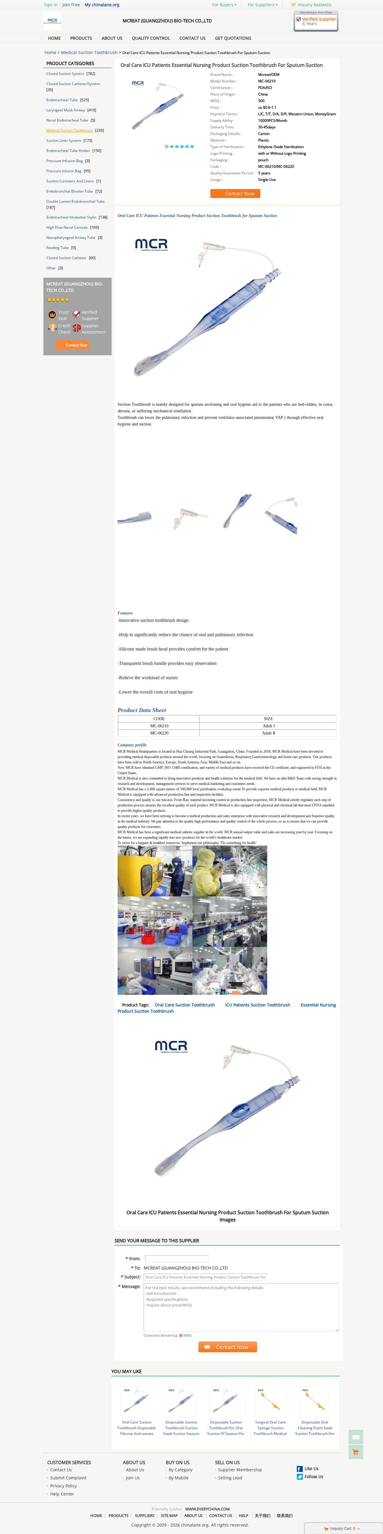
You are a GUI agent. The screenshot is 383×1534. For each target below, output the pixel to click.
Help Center (62, 1494)
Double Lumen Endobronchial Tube (75, 201)
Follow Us (314, 1476)
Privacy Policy (63, 1486)
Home (54, 38)
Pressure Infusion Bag (65, 160)
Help (243, 1515)
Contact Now (76, 345)
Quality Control (151, 38)
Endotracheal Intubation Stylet (71, 217)
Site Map (169, 1515)
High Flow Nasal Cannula (67, 227)
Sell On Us (227, 1462)
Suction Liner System (64, 140)
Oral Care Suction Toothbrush (185, 1005)
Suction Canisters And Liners (70, 181)
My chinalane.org (102, 4)
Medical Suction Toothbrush (89, 52)
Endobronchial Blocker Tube (70, 191)
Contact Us (193, 38)
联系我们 (285, 1515)
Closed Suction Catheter (66, 257)
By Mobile (179, 1478)
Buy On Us (177, 1462)
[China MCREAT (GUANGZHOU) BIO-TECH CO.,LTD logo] (76, 30)
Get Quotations (233, 38)
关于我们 (262, 1515)
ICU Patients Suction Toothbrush (257, 1005)
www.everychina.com (207, 1509)
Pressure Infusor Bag (64, 170)
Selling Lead (230, 1478)
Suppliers (144, 1515)
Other (51, 267)
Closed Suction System (65, 73)
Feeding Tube (58, 247)
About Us (112, 38)
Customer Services (69, 1462)
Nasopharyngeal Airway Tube (71, 237)
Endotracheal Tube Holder (68, 150)
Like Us (312, 1468)
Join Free (71, 4)
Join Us (133, 1478)
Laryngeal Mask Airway (66, 110)
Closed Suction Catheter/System (73, 83)
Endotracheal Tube (62, 99)
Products (81, 38)
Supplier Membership (240, 1469)
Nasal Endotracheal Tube (67, 120)
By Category (180, 1469)
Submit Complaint (68, 1478)
